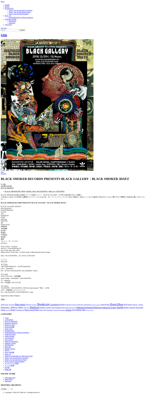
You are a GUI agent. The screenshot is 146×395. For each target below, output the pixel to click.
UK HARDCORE (79, 310)
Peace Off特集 (9, 352)
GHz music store (10, 377)
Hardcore (35, 307)
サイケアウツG (89, 310)
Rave (37, 310)
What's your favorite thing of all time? (16, 358)
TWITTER (8, 25)
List (2, 28)
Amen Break (12, 304)
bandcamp (12, 23)
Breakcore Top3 (10, 325)
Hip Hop (71, 307)
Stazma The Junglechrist (59, 310)
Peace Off (8, 310)
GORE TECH (26, 307)
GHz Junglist (9, 340)
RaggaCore (20, 310)
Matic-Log (52, 191)
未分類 (7, 368)
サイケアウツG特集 (12, 363)
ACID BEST (9, 320)
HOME (7, 5)
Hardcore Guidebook (11, 341)
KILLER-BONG (42, 191)
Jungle (120, 307)
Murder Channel (129, 308)
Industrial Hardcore (93, 307)
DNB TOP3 (9, 329)
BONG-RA (29, 304)
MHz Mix (8, 347)
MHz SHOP (9, 379)
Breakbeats (34, 304)
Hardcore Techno (45, 307)
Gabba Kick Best (10, 334)
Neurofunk (139, 308)
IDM (75, 307)
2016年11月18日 (6, 186)
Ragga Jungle (30, 310)
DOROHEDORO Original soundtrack (21, 17)
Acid (2, 305)
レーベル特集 (9, 365)
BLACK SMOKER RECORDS (15, 191)
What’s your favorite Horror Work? (20, 12)
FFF (16, 307)
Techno (68, 310)
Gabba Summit (9, 336)
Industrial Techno (109, 307)
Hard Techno (65, 307)
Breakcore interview (11, 323)
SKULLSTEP (43, 310)
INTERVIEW (9, 8)
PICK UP (8, 16)
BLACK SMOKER (7, 188)
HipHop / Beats (31, 191)
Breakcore (43, 304)
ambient (6, 304)
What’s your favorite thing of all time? (20, 10)
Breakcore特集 (9, 327)
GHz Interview (9, 338)
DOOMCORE (9, 331)
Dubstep (130, 304)
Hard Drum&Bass (56, 307)
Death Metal (68, 304)
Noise (3, 310)
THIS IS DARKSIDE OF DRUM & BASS (19, 356)
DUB (125, 305)
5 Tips (7, 318)
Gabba (20, 307)
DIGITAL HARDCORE (77, 304)
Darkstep (62, 304)
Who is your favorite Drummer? (19, 14)
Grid (5, 28)
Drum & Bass (105, 305)
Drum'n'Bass (116, 304)
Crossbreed (54, 304)
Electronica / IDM (7, 307)
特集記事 (8, 370)
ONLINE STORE (10, 19)
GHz (4, 35)
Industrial (80, 307)
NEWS (7, 7)
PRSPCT (13, 310)
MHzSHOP (12, 21)
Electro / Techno (138, 304)
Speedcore (50, 310)
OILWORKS (60, 191)
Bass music (20, 304)
